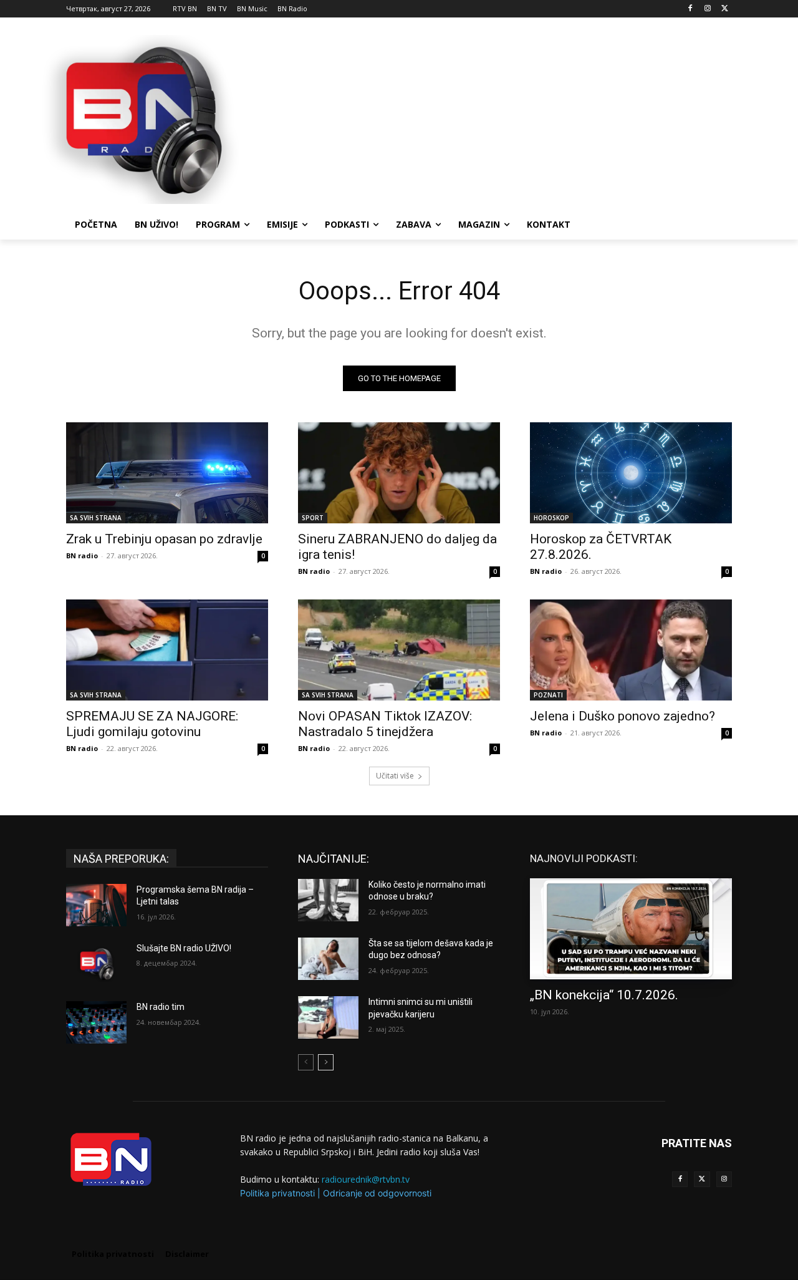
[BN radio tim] (96, 1022)
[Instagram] (707, 9)
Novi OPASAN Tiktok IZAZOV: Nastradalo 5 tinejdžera (385, 724)
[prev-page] (306, 1062)
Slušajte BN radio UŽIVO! (184, 948)
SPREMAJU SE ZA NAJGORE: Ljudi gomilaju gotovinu (152, 724)
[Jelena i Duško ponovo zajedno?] (631, 650)
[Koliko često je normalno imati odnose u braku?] (328, 900)
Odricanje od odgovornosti (377, 1193)
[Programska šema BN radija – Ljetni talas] (96, 905)
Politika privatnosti (277, 1193)
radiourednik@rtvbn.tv (366, 1179)
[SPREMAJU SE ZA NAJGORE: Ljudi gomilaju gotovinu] (167, 650)
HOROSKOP (551, 517)
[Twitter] (701, 1179)
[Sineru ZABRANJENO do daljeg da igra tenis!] (399, 472)
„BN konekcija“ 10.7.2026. (604, 994)
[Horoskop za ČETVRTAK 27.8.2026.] (631, 472)
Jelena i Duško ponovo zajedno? (622, 716)
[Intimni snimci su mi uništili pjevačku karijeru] (328, 1017)
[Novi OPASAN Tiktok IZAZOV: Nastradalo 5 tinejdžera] (399, 650)
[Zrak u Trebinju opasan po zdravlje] (167, 472)
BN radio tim (161, 1007)
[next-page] (326, 1062)
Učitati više (395, 775)
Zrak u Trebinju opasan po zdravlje (164, 538)
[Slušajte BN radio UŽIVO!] (96, 964)
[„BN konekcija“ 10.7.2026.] (631, 928)
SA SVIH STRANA (96, 517)
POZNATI (548, 695)
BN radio (82, 555)
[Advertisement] (492, 118)
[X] (725, 9)
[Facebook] (690, 9)
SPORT (313, 517)
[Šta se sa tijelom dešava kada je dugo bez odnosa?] (328, 959)
